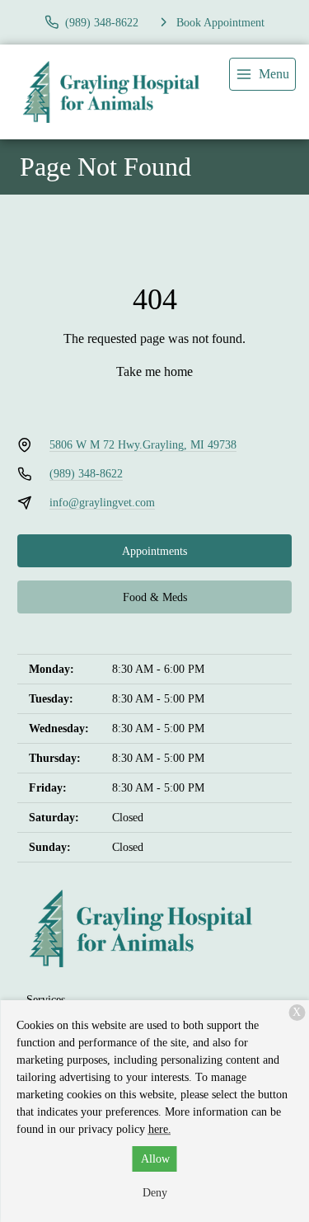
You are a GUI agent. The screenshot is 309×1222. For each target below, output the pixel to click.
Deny (155, 1193)
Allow (155, 1159)
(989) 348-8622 (86, 474)
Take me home (154, 371)
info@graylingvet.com (102, 502)
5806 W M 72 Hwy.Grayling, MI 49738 (142, 445)
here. (159, 1129)
